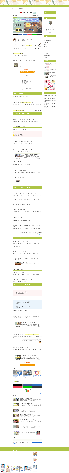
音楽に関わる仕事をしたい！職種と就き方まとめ (50, 107)
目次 (26, 75)
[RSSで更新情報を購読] (20, 66)
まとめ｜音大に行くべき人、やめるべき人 (27, 88)
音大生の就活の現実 (25, 80)
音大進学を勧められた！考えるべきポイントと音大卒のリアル (50, 104)
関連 (23, 89)
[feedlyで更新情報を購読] (18, 66)
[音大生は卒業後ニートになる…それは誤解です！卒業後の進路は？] (36, 372)
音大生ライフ (15, 381)
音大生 (18, 381)
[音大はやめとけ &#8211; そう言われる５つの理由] (27, 372)
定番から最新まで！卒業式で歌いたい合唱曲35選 (50, 101)
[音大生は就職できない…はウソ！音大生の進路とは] (17, 372)
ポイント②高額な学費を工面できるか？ (27, 81)
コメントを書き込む (27, 439)
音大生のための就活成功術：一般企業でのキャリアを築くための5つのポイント (50, 96)
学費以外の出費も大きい (25, 83)
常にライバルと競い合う (25, 87)
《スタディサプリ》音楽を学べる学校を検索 (27, 71)
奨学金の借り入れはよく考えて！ (26, 82)
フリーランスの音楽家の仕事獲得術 (49, 98)
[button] (39, 34)
